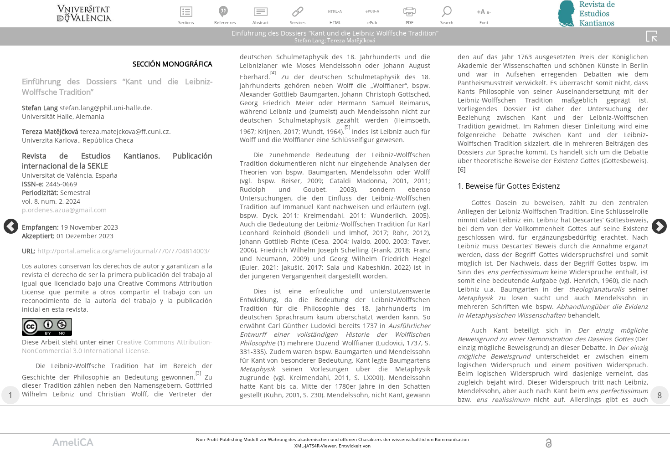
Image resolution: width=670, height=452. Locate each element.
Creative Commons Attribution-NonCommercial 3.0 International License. (117, 346)
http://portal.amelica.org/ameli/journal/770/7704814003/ (123, 251)
